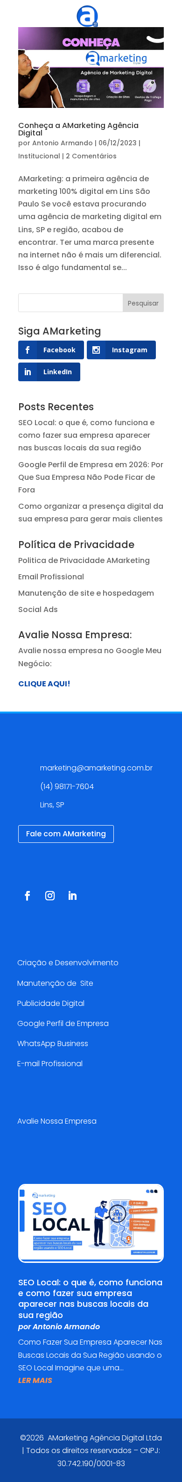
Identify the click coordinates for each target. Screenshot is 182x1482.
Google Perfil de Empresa (63, 1023)
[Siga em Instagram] (50, 895)
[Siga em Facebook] (27, 895)
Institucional (39, 156)
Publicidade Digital (50, 1003)
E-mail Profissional (50, 1063)
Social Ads (38, 609)
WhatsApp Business (52, 1043)
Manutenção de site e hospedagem (86, 593)
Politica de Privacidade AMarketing (84, 560)
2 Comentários (91, 156)
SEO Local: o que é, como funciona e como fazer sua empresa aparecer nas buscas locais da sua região (86, 435)
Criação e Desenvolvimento (68, 962)
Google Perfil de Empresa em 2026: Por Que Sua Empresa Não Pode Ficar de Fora (90, 477)
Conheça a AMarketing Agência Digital (78, 129)
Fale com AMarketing (66, 833)
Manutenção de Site (55, 983)
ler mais (35, 1380)
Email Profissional (51, 576)
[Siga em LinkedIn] (72, 895)
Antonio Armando (62, 143)
